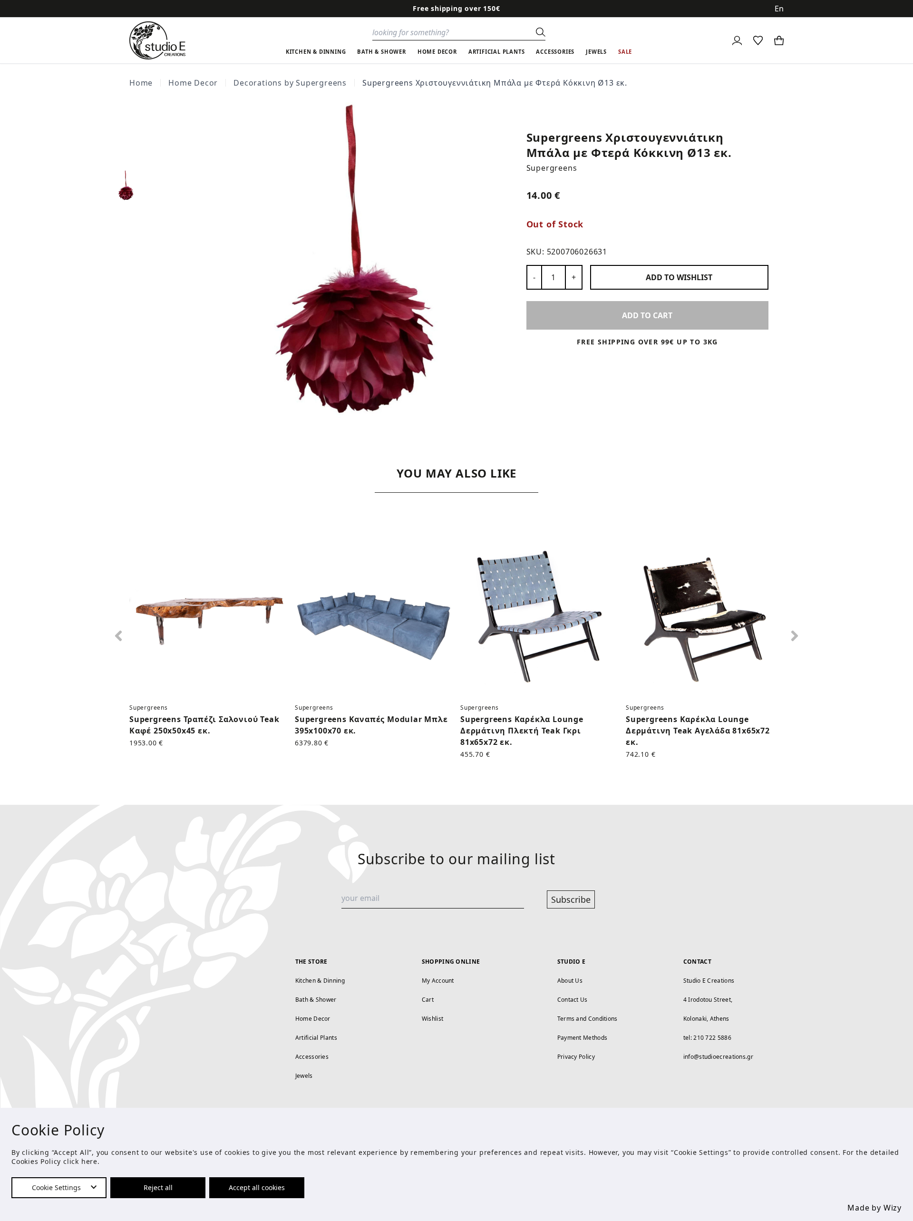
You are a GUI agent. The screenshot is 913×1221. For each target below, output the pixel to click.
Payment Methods (582, 1038)
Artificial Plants (316, 1038)
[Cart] (779, 40)
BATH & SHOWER (381, 51)
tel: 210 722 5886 (707, 1038)
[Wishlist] (758, 40)
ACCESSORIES (555, 51)
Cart (428, 1000)
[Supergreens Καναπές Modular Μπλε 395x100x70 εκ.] (374, 617)
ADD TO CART (647, 315)
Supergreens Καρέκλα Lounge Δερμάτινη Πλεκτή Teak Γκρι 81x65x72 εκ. (521, 730)
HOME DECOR (437, 51)
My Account (438, 981)
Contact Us (572, 1000)
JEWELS (596, 51)
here (89, 1161)
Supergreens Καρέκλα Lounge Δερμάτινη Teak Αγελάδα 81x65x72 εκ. (698, 730)
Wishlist (432, 1019)
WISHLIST (679, 277)
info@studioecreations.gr (718, 1057)
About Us (570, 981)
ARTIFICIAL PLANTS (496, 51)
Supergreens (551, 168)
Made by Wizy (874, 1207)
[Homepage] (157, 40)
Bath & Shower (316, 1000)
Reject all (158, 1187)
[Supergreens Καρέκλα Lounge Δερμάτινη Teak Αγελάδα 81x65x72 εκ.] (705, 617)
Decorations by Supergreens (290, 83)
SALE (625, 51)
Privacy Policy (576, 1057)
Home (141, 83)
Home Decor (193, 83)
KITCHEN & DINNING (316, 51)
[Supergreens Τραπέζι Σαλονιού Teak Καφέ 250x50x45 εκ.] (208, 617)
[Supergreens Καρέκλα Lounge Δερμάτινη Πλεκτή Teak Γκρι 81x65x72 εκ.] (539, 617)
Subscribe (571, 899)
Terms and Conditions (587, 1019)
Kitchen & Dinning (320, 981)
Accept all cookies (257, 1187)
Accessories (312, 1057)
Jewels (304, 1076)
